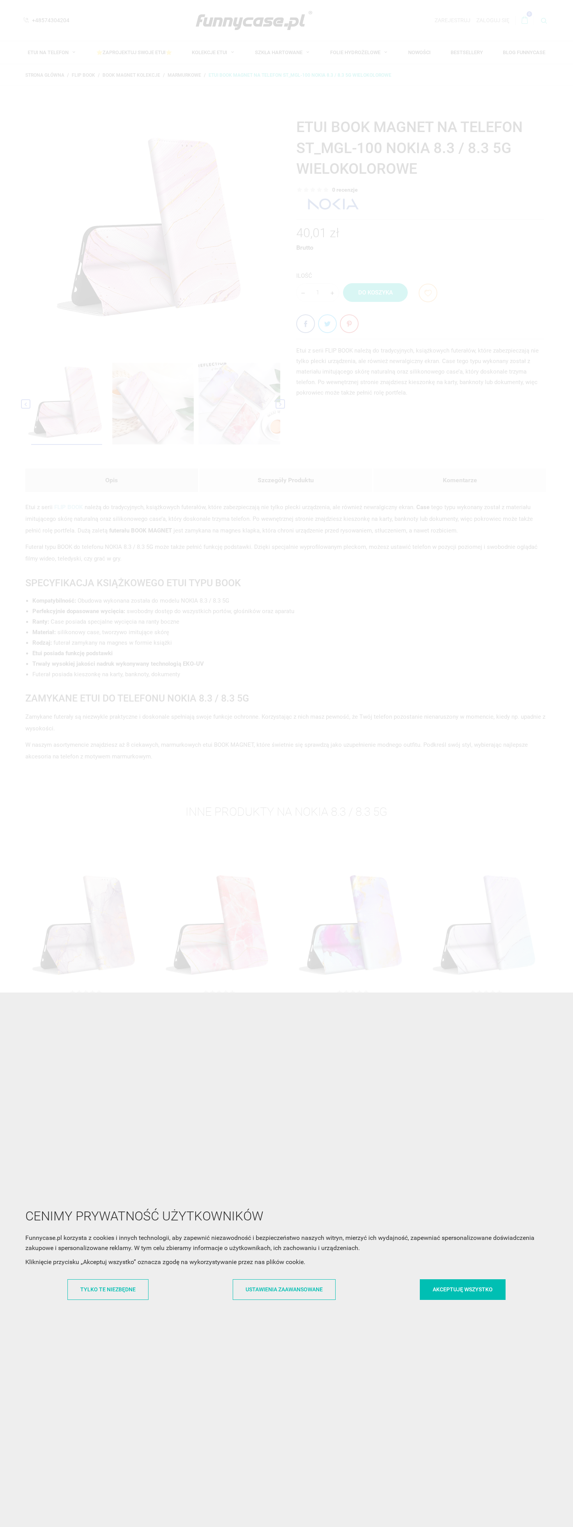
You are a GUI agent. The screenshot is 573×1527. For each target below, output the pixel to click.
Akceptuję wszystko (463, 1289)
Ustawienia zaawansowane (284, 1289)
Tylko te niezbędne (108, 1289)
